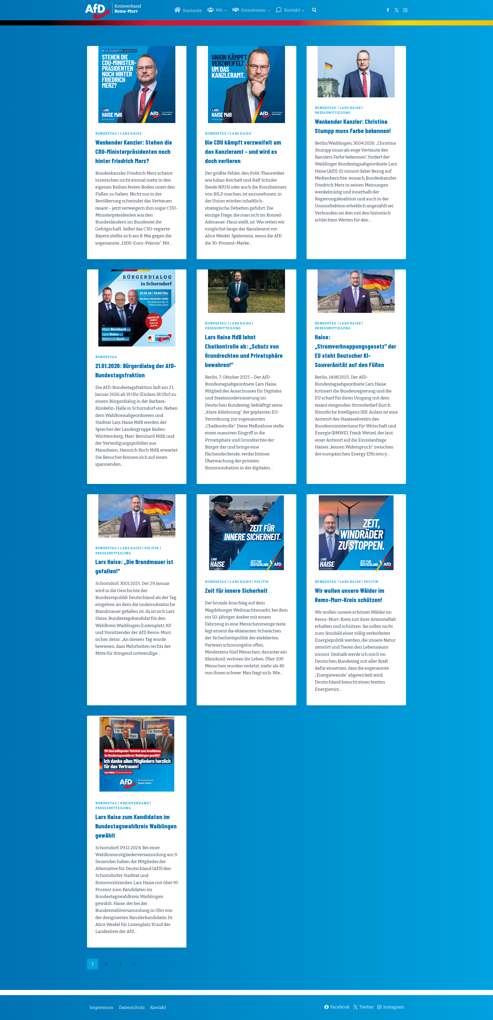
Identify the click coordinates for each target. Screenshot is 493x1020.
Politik (151, 548)
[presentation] (136, 84)
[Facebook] (387, 10)
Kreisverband (134, 803)
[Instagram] (405, 10)
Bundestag (106, 133)
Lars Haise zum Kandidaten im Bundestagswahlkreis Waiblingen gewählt (136, 826)
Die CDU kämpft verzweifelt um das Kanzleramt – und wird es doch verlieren (243, 151)
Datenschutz (132, 1007)
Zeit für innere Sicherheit (236, 590)
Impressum (101, 1007)
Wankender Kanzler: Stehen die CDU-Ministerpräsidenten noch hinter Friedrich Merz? (133, 151)
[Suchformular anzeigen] (314, 10)
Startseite (192, 10)
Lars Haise (130, 133)
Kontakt (158, 1007)
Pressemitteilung (333, 113)
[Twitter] (396, 10)
